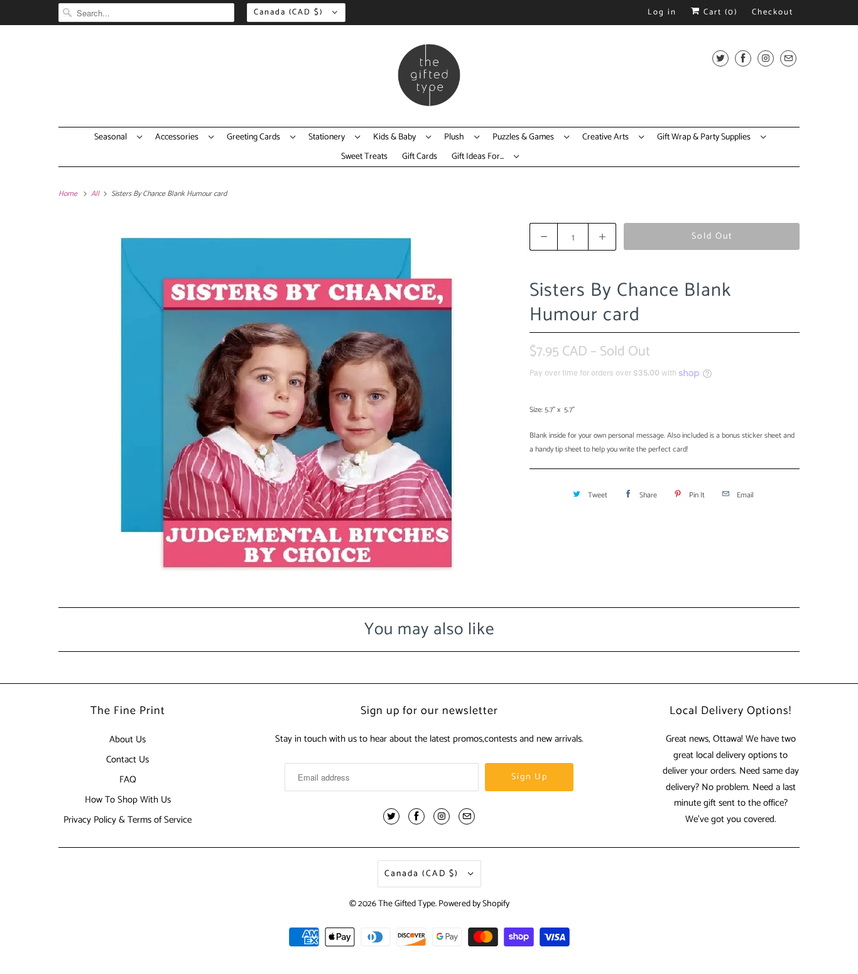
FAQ (127, 779)
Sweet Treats (364, 157)
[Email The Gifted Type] (788, 58)
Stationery (328, 137)
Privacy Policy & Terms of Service (127, 820)
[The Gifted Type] (429, 79)
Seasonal (112, 137)
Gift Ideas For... (480, 157)
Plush (456, 137)
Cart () (718, 12)
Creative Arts (607, 137)
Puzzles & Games (525, 137)
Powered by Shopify (473, 904)
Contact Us (127, 759)
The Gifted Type (406, 904)
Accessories (178, 137)
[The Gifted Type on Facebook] (743, 58)
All (96, 194)
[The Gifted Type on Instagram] (766, 58)
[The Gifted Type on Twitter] (720, 58)
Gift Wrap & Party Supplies (705, 137)
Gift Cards (419, 157)
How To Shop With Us (128, 800)
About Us (127, 739)
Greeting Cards (255, 137)
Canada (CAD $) (290, 12)
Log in (662, 12)
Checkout (772, 12)
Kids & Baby (396, 137)
